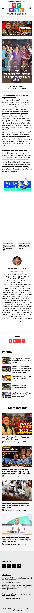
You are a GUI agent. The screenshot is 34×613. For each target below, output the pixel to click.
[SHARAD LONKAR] (17, 261)
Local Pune (25, 66)
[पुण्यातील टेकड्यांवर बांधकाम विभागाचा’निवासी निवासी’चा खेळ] (6, 386)
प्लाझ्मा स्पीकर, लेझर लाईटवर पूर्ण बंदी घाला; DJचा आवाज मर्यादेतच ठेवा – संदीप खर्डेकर (16, 438)
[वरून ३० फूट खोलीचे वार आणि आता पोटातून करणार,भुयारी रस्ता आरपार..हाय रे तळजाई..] (6, 360)
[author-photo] (3, 442)
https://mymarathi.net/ (17, 271)
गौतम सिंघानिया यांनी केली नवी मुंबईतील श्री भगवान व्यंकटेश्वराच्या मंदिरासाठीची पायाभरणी (24, 246)
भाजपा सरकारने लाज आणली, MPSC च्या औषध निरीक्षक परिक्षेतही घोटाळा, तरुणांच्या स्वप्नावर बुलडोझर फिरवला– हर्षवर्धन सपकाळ (17, 539)
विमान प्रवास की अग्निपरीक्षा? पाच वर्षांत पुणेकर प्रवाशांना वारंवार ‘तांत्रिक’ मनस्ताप (21, 378)
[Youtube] (20, 321)
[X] (17, 321)
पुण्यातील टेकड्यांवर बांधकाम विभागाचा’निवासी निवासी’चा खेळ (19, 386)
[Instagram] (9, 566)
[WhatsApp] (23, 341)
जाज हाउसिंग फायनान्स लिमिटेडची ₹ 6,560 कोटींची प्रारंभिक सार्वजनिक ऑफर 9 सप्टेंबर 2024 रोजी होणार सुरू (9, 247)
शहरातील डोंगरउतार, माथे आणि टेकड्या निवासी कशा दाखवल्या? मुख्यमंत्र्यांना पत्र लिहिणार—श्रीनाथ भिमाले (22, 395)
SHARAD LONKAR (18, 86)
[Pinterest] (19, 341)
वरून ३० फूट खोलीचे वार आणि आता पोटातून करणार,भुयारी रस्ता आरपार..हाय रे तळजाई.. (21, 360)
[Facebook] (13, 321)
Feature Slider (10, 66)
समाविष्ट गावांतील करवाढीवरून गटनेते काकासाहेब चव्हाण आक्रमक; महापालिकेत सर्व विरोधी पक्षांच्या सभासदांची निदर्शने (15, 505)
